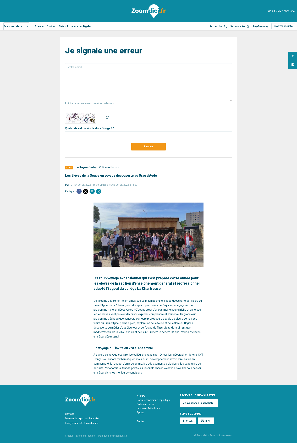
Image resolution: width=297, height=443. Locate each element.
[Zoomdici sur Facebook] (292, 56)
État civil (63, 26)
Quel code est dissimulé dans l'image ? (88, 128)
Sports (140, 412)
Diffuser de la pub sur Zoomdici (82, 418)
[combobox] (16, 26)
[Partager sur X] (85, 191)
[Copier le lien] (98, 191)
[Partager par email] (92, 191)
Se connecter (237, 26)
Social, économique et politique (153, 400)
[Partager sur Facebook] (79, 191)
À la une (39, 26)
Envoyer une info (283, 26)
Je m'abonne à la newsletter (198, 403)
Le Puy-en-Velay (86, 167)
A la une (141, 396)
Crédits (69, 435)
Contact (69, 413)
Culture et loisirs (109, 167)
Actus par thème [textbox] (13, 26)
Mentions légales (85, 435)
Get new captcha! (107, 117)
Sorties (51, 26)
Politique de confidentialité (112, 435)
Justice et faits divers (148, 408)
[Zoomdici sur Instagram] (292, 64)
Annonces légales (81, 26)
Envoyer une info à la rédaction (81, 423)
